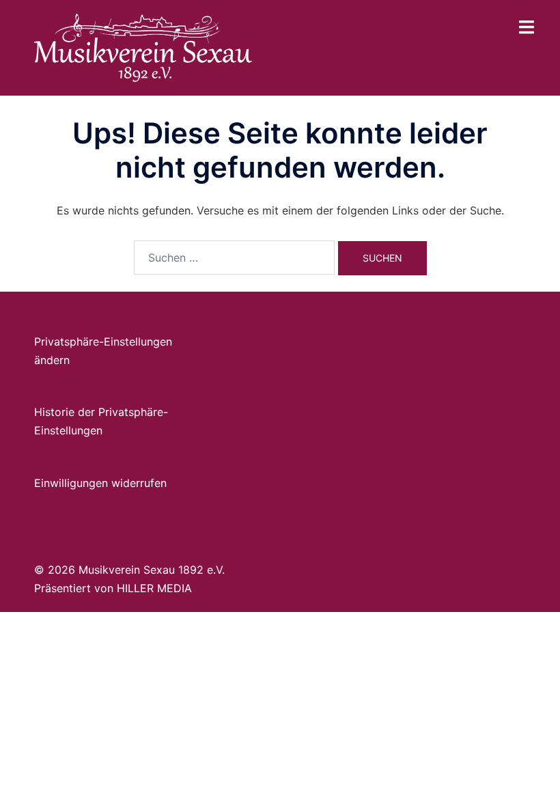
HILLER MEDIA (154, 588)
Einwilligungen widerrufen (100, 483)
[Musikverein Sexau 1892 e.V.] (143, 46)
